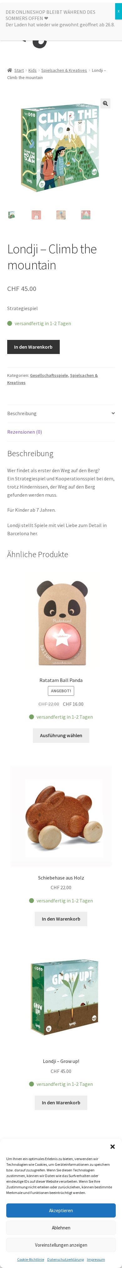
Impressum (96, 1259)
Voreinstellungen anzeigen (61, 1245)
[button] (112, 1147)
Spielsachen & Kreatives (64, 70)
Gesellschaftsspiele (49, 375)
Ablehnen (61, 1228)
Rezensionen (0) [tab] (24, 432)
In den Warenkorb (33, 347)
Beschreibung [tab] (22, 413)
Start (19, 70)
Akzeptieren (61, 1210)
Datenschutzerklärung (65, 1259)
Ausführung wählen (61, 735)
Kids (32, 70)
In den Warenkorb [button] (61, 919)
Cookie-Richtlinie (30, 1259)
